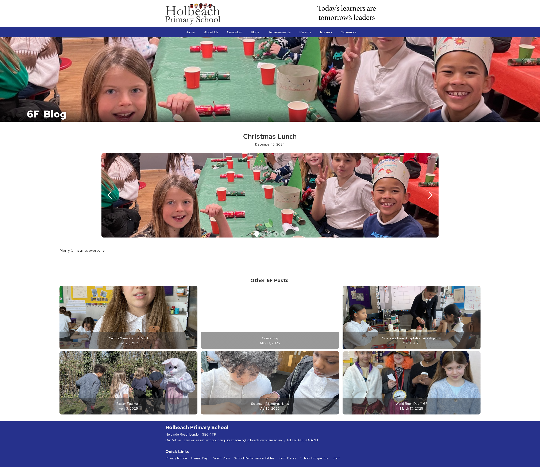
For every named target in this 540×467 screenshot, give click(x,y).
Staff (336, 458)
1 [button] (256, 234)
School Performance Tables (254, 458)
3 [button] (269, 234)
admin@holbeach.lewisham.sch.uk (259, 440)
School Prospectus (314, 458)
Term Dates (287, 458)
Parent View (221, 458)
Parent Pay (199, 458)
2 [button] (263, 234)
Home (190, 32)
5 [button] (283, 234)
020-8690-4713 (305, 440)
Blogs (255, 32)
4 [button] (276, 234)
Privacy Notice (176, 458)
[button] (211, 32)
